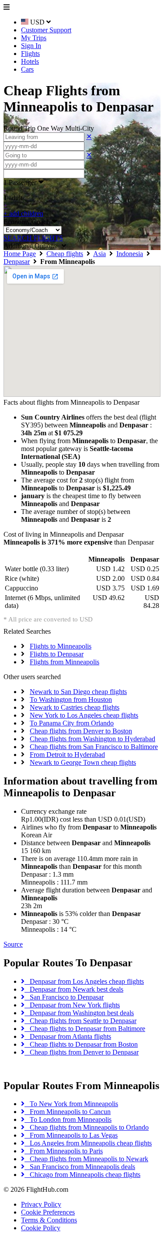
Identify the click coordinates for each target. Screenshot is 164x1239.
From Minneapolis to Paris (63, 1151)
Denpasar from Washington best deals (79, 1013)
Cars (27, 69)
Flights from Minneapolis (64, 662)
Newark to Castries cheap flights (74, 707)
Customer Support (46, 30)
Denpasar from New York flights (72, 1005)
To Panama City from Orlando (72, 723)
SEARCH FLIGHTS (33, 238)
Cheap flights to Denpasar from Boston (81, 1044)
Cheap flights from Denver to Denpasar (81, 1052)
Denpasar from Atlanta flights (67, 1036)
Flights (30, 53)
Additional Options (32, 246)
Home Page (19, 253)
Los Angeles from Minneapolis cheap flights (88, 1143)
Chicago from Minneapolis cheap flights (82, 1174)
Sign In (31, 45)
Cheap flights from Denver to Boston (81, 731)
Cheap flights (64, 253)
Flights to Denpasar (57, 654)
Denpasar (16, 261)
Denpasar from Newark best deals (73, 989)
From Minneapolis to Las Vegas (71, 1135)
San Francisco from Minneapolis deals (79, 1166)
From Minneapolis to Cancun (67, 1111)
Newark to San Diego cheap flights (78, 691)
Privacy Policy (41, 1204)
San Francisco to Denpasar (64, 997)
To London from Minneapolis (68, 1119)
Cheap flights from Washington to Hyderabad (92, 739)
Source (13, 944)
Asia (99, 253)
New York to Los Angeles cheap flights (84, 715)
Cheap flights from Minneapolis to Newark (86, 1159)
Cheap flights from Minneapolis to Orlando (86, 1127)
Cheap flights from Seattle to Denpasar (80, 1020)
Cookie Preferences (48, 1212)
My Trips (33, 38)
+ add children (23, 213)
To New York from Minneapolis (71, 1103)
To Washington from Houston (71, 699)
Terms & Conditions (49, 1220)
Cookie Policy (40, 1228)
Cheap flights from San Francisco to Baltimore (94, 746)
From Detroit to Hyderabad (67, 754)
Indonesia (129, 253)
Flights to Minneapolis (60, 646)
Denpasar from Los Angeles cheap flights (84, 981)
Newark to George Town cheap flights (83, 762)
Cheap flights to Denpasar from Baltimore (84, 1028)
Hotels (30, 61)
